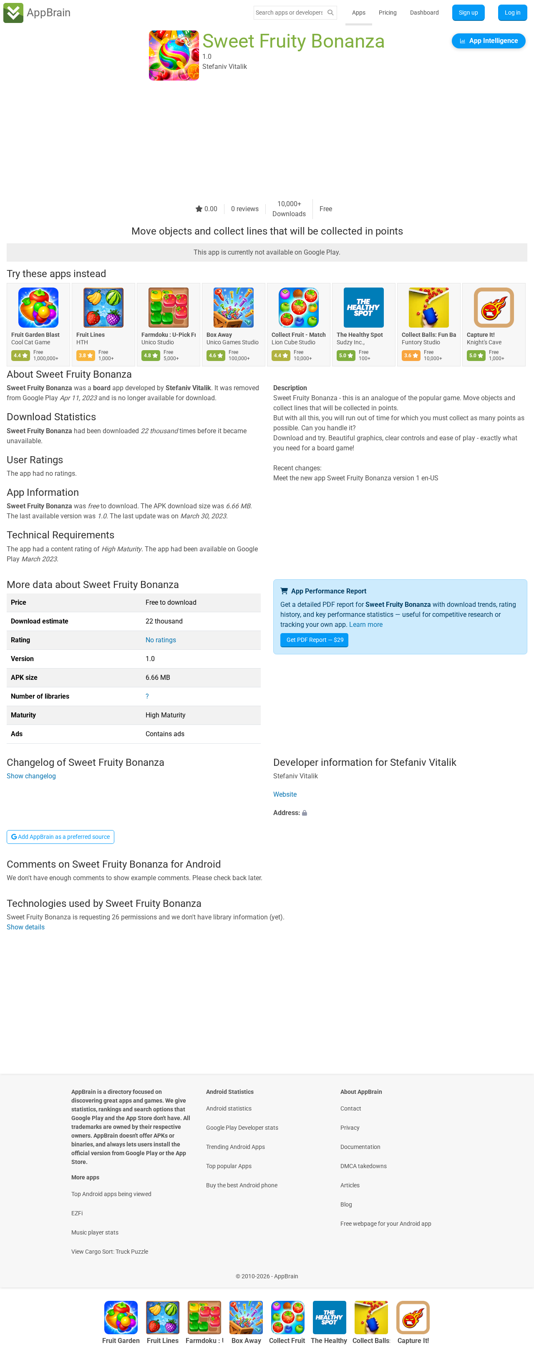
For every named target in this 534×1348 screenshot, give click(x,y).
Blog (346, 1204)
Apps (358, 12)
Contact (350, 1108)
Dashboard (424, 12)
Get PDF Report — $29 (315, 639)
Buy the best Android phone (241, 1185)
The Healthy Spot (360, 334)
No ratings (161, 640)
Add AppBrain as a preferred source (63, 836)
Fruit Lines (90, 334)
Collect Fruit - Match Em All (299, 334)
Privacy (350, 1127)
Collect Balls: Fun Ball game (429, 334)
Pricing (388, 12)
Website (285, 795)
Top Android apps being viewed (111, 1194)
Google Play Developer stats (242, 1127)
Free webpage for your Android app (385, 1223)
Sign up (468, 12)
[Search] (330, 12)
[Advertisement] (257, 140)
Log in (513, 12)
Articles (350, 1185)
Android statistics (229, 1108)
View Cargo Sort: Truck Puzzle (109, 1251)
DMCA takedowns (363, 1166)
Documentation (360, 1147)
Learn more (366, 625)
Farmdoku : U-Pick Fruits (168, 334)
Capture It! (481, 334)
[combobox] (289, 12)
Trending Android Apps (235, 1147)
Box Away (219, 334)
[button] (400, 813)
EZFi (77, 1213)
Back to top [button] (513, 1272)
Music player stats (94, 1232)
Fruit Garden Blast (35, 334)
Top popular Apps (229, 1166)
